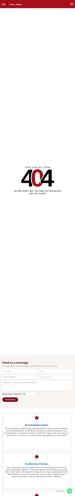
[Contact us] (69, 491)
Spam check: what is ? (14, 394)
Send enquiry (10, 399)
